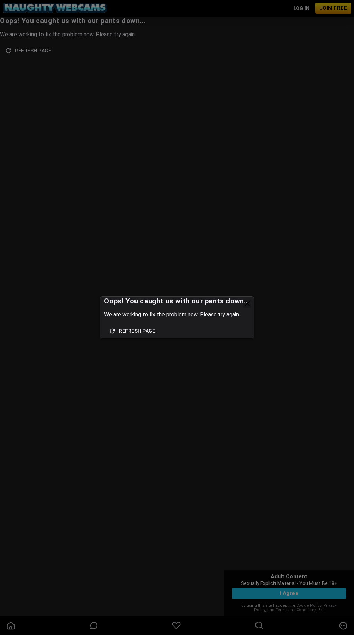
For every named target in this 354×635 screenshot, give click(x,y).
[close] (247, 304)
